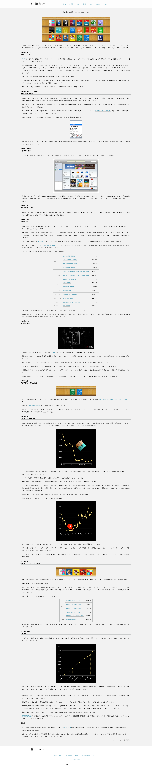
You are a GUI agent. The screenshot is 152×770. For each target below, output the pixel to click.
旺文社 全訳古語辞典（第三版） (73, 600)
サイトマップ (95, 755)
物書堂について (58, 755)
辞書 (64, 4)
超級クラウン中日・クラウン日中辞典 (72, 302)
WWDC (24, 59)
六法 (78, 4)
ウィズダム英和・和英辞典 (103, 110)
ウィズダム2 (67, 727)
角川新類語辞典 (26, 716)
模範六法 (40, 241)
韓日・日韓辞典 (66, 305)
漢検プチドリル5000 (34, 405)
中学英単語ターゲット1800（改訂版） (75, 615)
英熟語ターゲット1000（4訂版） (73, 612)
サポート (107, 4)
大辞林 (53, 352)
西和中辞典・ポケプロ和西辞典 (70, 294)
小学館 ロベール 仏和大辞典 (69, 279)
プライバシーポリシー (85, 755)
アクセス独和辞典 (67, 282)
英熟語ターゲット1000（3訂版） (73, 608)
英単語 (71, 4)
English (78, 759)
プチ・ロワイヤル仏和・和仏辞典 (45, 245)
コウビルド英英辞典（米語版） (70, 260)
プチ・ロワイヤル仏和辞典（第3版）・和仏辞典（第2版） (76, 271)
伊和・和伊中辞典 (67, 290)
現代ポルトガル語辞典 (68, 298)
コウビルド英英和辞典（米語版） (70, 263)
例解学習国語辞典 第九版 (72, 619)
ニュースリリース (68, 755)
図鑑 (84, 4)
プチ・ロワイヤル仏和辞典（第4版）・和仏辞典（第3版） (76, 275)
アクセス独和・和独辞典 (68, 286)
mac (91, 4)
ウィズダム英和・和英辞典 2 (69, 267)
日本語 (74, 759)
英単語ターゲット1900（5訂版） (73, 604)
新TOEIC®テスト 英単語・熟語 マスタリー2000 (113, 399)
